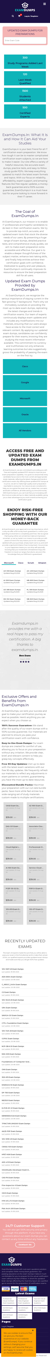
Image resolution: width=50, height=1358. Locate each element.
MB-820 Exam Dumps (35, 600)
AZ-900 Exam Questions (8, 1309)
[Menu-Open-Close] (45, 4)
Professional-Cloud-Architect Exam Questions (8, 1301)
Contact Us (25, 1245)
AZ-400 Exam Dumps (35, 572)
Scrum (31, 563)
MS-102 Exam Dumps (12, 600)
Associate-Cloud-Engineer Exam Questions (40, 1301)
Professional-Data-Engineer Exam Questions (24, 1301)
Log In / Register (31, 16)
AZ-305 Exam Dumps (12, 591)
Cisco (20, 563)
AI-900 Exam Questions (23, 1316)
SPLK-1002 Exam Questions (40, 1309)
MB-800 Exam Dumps (35, 581)
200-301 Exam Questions (8, 1316)
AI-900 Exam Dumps (11, 581)
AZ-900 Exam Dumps (12, 572)
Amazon (42, 563)
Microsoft (9, 563)
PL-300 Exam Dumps (35, 591)
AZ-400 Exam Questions (23, 1309)
